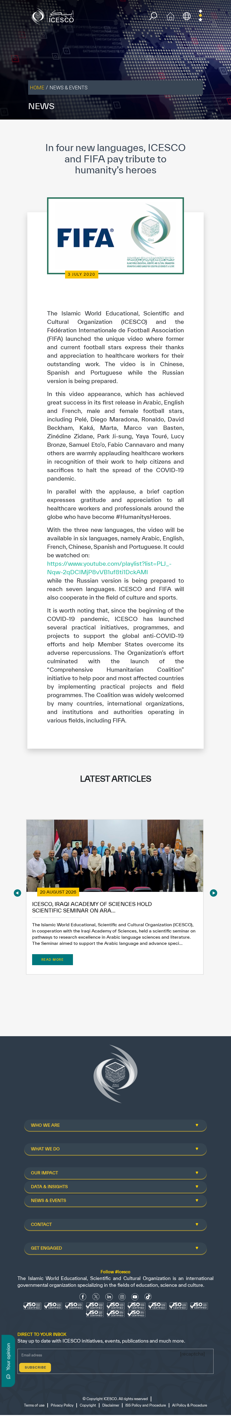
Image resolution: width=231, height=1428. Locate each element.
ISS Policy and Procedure (145, 1405)
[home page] (54, 15)
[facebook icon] (82, 1297)
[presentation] (17, 893)
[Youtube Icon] (135, 1297)
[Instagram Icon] (122, 1297)
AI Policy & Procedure (189, 1405)
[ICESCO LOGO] (115, 1076)
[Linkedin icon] (109, 1297)
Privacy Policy (62, 1405)
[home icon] (170, 15)
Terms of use (34, 1405)
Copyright (88, 1405)
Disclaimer (110, 1405)
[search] (153, 16)
